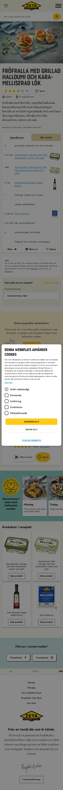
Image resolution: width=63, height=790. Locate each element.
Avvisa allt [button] (32, 429)
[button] (31, 438)
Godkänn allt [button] (31, 421)
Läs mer (8, 382)
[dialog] (31, 395)
